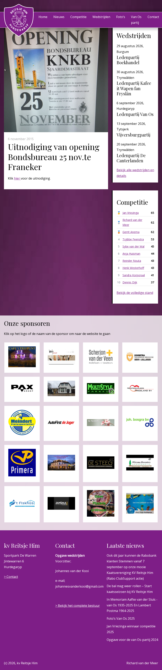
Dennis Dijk (129, 282)
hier (17, 178)
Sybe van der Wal (133, 246)
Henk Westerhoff (133, 268)
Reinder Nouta (131, 261)
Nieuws (58, 17)
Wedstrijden (101, 17)
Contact (153, 17)
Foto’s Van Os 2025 (121, 618)
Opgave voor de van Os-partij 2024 (132, 640)
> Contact (11, 576)
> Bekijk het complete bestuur (77, 605)
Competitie (78, 17)
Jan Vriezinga (130, 213)
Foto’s (120, 17)
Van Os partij (136, 20)
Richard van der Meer (132, 222)
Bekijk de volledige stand (135, 293)
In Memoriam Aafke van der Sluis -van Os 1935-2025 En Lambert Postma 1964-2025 (132, 605)
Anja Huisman (131, 253)
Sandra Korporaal (133, 275)
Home (43, 17)
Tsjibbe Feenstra (133, 239)
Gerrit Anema (130, 232)
